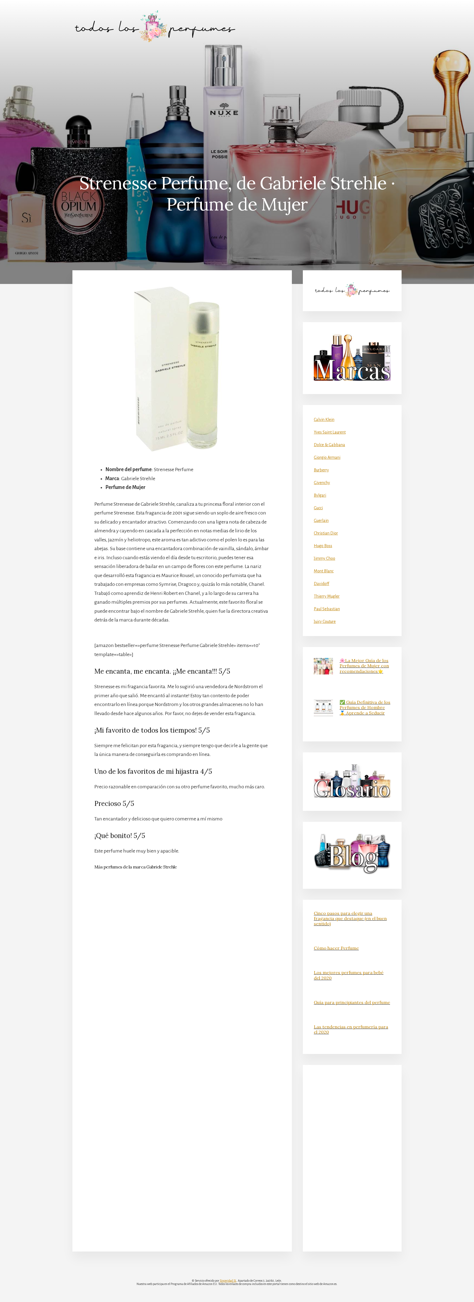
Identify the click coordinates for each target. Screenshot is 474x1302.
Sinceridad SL (228, 1280)
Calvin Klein (324, 419)
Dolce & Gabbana (329, 445)
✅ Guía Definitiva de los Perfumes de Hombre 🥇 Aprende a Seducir (365, 707)
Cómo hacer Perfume (336, 948)
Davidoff (321, 583)
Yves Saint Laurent (330, 432)
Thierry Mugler (327, 596)
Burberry (321, 470)
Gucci (318, 508)
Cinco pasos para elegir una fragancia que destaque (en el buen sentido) (350, 918)
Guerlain (321, 520)
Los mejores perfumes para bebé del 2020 (348, 975)
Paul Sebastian (327, 609)
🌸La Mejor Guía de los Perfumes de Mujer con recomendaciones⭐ (364, 666)
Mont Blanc (324, 571)
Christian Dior (326, 533)
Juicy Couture (325, 621)
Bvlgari (320, 495)
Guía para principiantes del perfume (352, 1002)
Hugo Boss (323, 546)
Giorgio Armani (327, 457)
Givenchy (322, 482)
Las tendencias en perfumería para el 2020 (351, 1029)
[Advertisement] (237, 93)
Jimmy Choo (324, 558)
